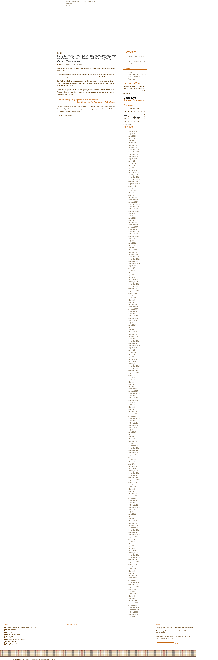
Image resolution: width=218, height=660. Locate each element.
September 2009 (134, 587)
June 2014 (132, 459)
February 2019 (133, 334)
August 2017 (132, 375)
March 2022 (132, 250)
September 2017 (134, 373)
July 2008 (131, 616)
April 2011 (131, 546)
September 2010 (134, 562)
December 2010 (134, 555)
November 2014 (134, 448)
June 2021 (132, 270)
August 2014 (132, 455)
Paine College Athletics (13, 634)
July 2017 (131, 377)
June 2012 (132, 514)
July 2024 (131, 188)
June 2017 (132, 380)
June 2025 (132, 163)
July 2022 (131, 241)
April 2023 (131, 220)
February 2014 (133, 468)
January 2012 (133, 525)
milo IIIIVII (159, 629)
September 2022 (134, 236)
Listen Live (129, 97)
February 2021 (133, 279)
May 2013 (131, 489)
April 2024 (131, 195)
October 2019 (133, 316)
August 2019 (132, 320)
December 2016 (134, 393)
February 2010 (133, 578)
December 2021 (134, 257)
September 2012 (134, 507)
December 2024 (134, 177)
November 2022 (134, 232)
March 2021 (132, 277)
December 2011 (133, 528)
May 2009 (131, 596)
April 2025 (131, 168)
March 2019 (132, 332)
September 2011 (134, 534)
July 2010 (131, 566)
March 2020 (132, 304)
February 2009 (133, 603)
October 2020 (133, 289)
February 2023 (133, 225)
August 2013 (132, 482)
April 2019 (131, 330)
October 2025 (133, 154)
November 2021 (134, 259)
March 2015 (132, 439)
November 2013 (134, 475)
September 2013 (134, 480)
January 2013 (133, 498)
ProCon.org (9, 632)
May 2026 (131, 138)
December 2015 (134, 418)
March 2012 (132, 521)
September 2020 (134, 291)
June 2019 (132, 325)
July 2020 (131, 295)
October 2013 (133, 478)
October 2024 (133, 181)
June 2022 (132, 243)
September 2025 (134, 156)
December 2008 (134, 607)
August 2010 (132, 564)
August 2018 (132, 348)
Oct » (130, 124)
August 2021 (132, 266)
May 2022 (131, 245)
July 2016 (131, 402)
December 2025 (134, 150)
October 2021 (133, 261)
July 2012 (131, 512)
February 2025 (133, 172)
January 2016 (133, 416)
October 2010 (133, 560)
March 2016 (132, 411)
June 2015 (132, 432)
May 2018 (131, 355)
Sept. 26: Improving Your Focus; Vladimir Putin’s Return (96, 102)
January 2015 (133, 443)
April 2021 (131, 275)
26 (125, 122)
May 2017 (131, 382)
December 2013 (134, 473)
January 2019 (133, 336)
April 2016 (131, 409)
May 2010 (131, 571)
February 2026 (133, 145)
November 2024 (134, 179)
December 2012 (134, 500)
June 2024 (132, 191)
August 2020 (132, 293)
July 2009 (131, 591)
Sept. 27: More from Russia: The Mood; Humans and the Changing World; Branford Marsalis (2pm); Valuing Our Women (86, 58)
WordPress (21, 659)
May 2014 (131, 462)
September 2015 (134, 425)
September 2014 (134, 452)
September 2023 (134, 211)
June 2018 (132, 352)
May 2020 (131, 300)
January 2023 (133, 227)
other (164, 638)
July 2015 (131, 430)
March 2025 (132, 170)
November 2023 (134, 207)
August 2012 (132, 509)
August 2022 (132, 238)
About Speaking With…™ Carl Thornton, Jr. (80, 1)
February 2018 (133, 361)
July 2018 (131, 350)
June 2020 (132, 298)
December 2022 (134, 229)
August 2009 (132, 589)
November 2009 (134, 582)
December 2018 (134, 339)
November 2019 (134, 314)
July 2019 (131, 323)
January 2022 (133, 254)
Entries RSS (42, 659)
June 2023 (132, 218)
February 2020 (133, 307)
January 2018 (133, 364)
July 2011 (131, 539)
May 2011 (131, 544)
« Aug (125, 124)
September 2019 (134, 318)
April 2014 (131, 464)
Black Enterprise (11, 629)
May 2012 (131, 516)
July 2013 (131, 484)
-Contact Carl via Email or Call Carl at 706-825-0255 (22, 627)
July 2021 (131, 268)
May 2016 (131, 407)
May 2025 (131, 166)
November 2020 (134, 286)
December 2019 (134, 311)
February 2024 (133, 200)
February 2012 (133, 523)
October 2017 (133, 371)
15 (134, 118)
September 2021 (134, 263)
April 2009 (131, 598)
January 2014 (133, 471)
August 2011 (132, 537)
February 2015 (133, 441)
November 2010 (134, 557)
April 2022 (131, 248)
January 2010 (133, 580)
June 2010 (132, 569)
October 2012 (133, 505)
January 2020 (133, 309)
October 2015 (133, 423)
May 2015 (131, 434)
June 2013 (132, 487)
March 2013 (132, 493)
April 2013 (131, 491)
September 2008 (134, 614)
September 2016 (134, 400)
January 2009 (133, 605)
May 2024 (131, 193)
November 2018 (134, 341)
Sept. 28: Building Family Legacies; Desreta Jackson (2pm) (78, 100)
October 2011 (133, 532)
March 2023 (132, 222)
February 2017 (133, 389)
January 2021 (133, 282)
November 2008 (134, 610)
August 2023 (132, 213)
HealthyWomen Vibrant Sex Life (16, 639)
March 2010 (132, 575)
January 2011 (133, 553)
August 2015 (132, 427)
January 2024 (133, 202)
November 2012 (134, 503)
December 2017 (134, 366)
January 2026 (133, 147)
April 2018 (131, 357)
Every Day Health (11, 644)
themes (168, 638)
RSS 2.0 (103, 109)
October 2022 (133, 234)
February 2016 (133, 414)
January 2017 (133, 391)
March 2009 (132, 601)
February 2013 (133, 496)
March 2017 (132, 386)
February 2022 (133, 252)
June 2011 (132, 541)
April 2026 (131, 140)
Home (66, 6)
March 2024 (132, 197)
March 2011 (132, 548)
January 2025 (133, 175)
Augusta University (12, 641)
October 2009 (133, 585)
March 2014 (132, 466)
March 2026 (132, 143)
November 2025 (134, 152)
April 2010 (131, 573)
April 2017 (131, 384)
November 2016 (134, 396)
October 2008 (133, 612)
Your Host (69, 3)
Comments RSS (51, 659)
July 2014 (131, 457)
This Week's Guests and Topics (73, 64)
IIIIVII (36, 659)
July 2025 (131, 161)
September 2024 (134, 184)
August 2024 (132, 186)
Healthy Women (11, 637)
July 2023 (131, 216)
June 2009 (132, 594)
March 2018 (132, 359)
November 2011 (133, 530)
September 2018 (134, 345)
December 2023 (134, 204)
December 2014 (134, 446)
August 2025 (132, 159)
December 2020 (134, 284)
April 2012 (131, 519)
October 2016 (133, 398)
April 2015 (131, 437)
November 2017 (134, 368)
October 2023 (133, 209)
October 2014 (133, 450)
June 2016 (132, 405)
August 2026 (132, 131)
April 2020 (131, 302)
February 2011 (133, 550)
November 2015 (134, 421)
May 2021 (131, 273)
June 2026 (132, 136)
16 (138, 118)
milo (33, 659)
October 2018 (133, 343)
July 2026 (131, 134)
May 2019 (131, 327)
